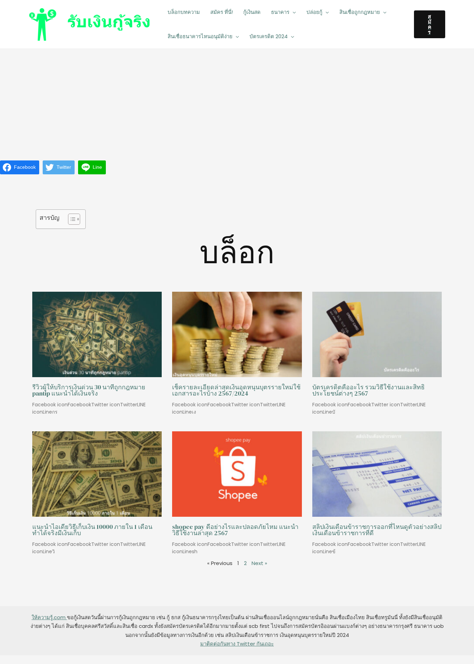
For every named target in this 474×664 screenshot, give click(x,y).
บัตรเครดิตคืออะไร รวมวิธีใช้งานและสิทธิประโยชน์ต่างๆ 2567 (368, 390)
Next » (259, 563)
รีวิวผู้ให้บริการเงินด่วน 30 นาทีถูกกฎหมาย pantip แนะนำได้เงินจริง (88, 390)
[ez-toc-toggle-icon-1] (70, 219)
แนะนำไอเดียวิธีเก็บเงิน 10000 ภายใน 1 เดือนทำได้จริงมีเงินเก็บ (92, 529)
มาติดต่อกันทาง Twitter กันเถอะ (237, 643)
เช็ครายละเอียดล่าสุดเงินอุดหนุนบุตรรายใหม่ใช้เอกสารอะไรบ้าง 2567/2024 (236, 390)
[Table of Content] (74, 219)
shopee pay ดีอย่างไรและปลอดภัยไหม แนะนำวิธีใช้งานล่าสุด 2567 (235, 529)
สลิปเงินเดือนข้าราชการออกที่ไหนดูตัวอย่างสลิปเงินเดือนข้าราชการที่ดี (376, 529)
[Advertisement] (237, 101)
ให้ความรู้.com (49, 617)
